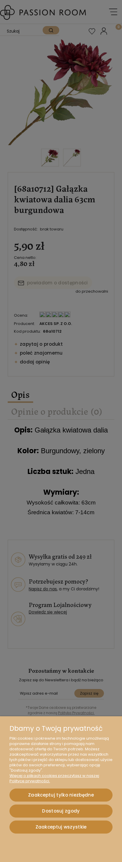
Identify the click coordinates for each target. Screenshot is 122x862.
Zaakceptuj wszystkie (61, 827)
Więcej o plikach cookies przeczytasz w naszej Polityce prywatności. (54, 778)
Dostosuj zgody (61, 811)
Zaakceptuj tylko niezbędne (61, 795)
